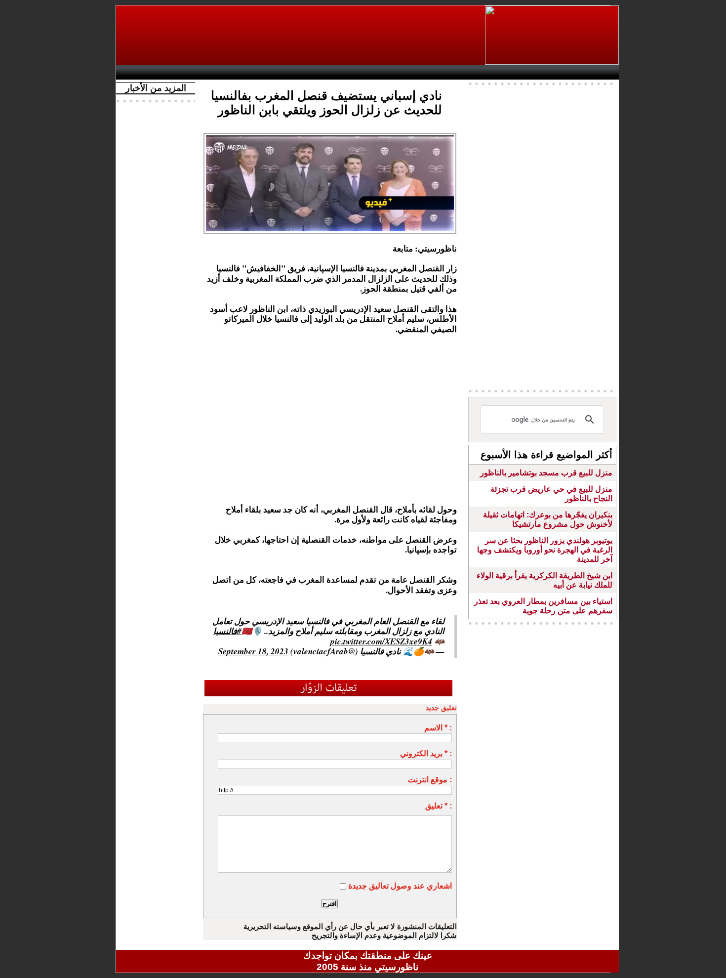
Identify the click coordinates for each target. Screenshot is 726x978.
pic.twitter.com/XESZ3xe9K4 (381, 641)
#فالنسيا (227, 631)
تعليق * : (438, 806)
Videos (308, 72)
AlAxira (188, 72)
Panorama (258, 72)
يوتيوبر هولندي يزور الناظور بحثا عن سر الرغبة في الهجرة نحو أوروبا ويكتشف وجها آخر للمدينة (544, 549)
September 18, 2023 (253, 651)
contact (149, 72)
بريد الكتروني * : (426, 753)
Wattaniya (388, 72)
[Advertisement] (301, 35)
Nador (554, 72)
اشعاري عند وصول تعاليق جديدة (400, 886)
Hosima (468, 72)
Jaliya (350, 72)
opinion (220, 72)
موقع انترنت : (430, 779)
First (596, 72)
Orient (426, 72)
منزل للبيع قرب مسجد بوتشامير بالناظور (546, 472)
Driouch (513, 72)
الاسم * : (438, 727)
